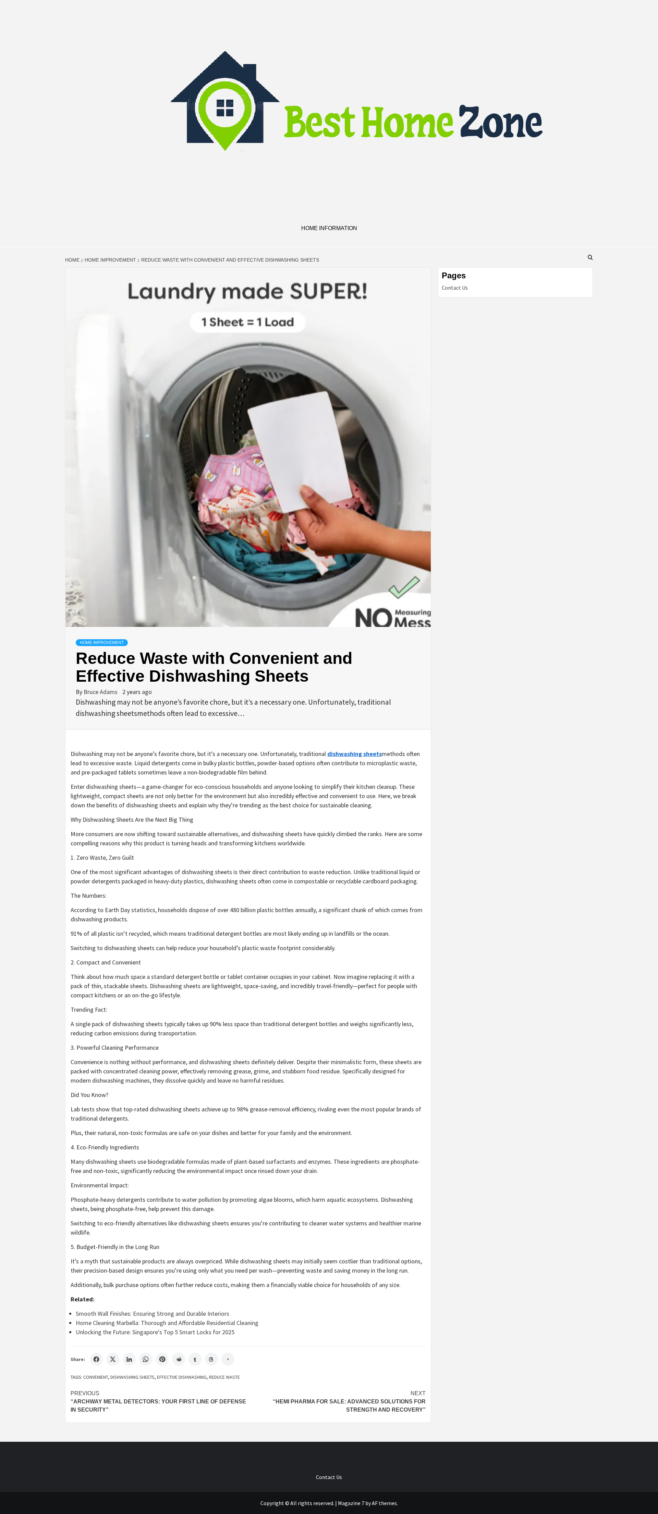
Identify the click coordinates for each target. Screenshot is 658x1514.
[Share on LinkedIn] (129, 1359)
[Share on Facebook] (96, 1359)
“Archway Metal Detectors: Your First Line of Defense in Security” (158, 1401)
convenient (95, 1377)
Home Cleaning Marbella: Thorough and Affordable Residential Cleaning (167, 1323)
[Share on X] (112, 1359)
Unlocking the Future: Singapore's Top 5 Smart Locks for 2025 (155, 1332)
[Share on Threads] (211, 1359)
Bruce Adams (101, 692)
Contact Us (455, 287)
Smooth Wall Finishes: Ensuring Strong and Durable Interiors (152, 1313)
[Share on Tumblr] (195, 1359)
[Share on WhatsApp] (145, 1359)
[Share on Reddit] (178, 1359)
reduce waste (224, 1377)
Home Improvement (102, 642)
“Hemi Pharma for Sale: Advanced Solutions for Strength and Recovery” (349, 1401)
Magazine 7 (351, 1503)
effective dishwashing (182, 1377)
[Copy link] (227, 1359)
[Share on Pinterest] (162, 1359)
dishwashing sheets (132, 1377)
